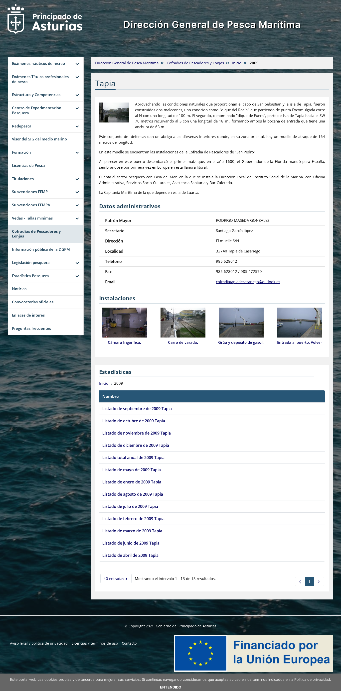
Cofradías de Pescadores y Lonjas (195, 62)
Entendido (170, 687)
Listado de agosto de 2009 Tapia (132, 494)
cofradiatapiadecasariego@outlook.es (248, 281)
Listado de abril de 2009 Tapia (130, 555)
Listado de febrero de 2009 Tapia (133, 518)
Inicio (236, 62)
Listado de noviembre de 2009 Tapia (136, 433)
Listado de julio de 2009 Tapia (130, 506)
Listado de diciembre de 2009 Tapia (135, 445)
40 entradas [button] (118, 579)
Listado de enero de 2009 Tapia (131, 482)
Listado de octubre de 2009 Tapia (133, 421)
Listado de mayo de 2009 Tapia (131, 469)
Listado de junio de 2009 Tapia (131, 543)
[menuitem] (39, 643)
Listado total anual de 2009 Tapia (133, 457)
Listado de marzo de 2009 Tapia (132, 531)
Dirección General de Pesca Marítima (212, 24)
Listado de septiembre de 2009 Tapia (137, 408)
